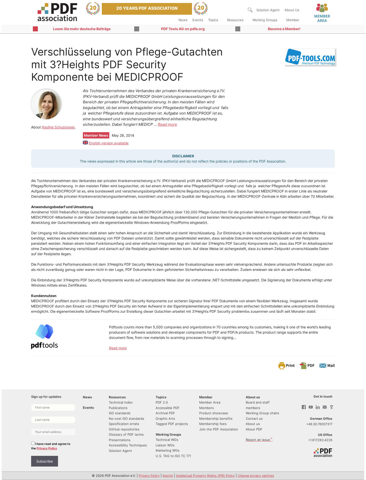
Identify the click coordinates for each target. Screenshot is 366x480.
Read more (167, 124)
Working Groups (264, 20)
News (183, 20)
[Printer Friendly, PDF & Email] (306, 365)
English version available (108, 143)
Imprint (168, 476)
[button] (250, 10)
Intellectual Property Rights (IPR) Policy (205, 476)
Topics (213, 20)
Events (197, 20)
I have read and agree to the (50, 446)
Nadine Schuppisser (58, 127)
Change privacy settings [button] (256, 476)
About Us (292, 10)
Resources (235, 20)
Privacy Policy (47, 448)
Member (292, 20)
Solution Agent (268, 10)
